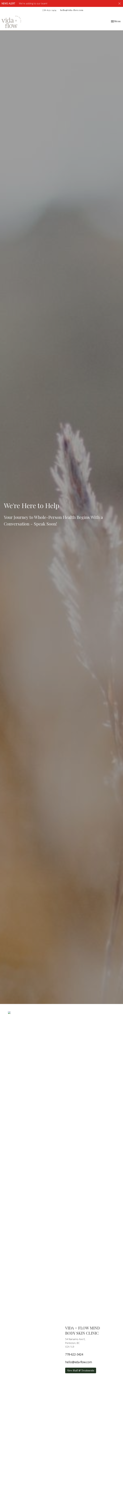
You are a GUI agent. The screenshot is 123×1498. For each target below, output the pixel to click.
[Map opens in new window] (9, 1012)
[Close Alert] (119, 3)
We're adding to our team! (33, 3)
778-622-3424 (49, 10)
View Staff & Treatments (80, 1370)
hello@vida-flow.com (71, 10)
